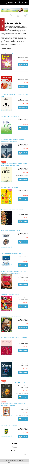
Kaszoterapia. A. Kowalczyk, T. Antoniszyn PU (11, 316)
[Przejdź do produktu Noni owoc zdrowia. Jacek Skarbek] (6, 432)
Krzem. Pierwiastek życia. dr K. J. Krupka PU (11, 230)
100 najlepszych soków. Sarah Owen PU (10, 75)
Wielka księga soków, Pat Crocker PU (9, 187)
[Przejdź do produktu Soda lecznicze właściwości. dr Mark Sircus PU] (6, 260)
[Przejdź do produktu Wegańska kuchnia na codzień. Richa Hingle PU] (6, 218)
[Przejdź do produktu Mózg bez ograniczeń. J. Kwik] (6, 369)
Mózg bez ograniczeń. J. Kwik (8, 360)
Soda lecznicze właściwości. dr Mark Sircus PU (11, 253)
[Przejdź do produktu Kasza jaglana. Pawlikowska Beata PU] (6, 303)
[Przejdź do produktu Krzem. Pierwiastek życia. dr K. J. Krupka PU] (6, 240)
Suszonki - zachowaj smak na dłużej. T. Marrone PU (13, 382)
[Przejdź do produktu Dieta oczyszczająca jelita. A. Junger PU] (6, 126)
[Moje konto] (18, 15)
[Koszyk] (25, 15)
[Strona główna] (14, 9)
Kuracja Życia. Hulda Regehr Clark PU (9, 53)
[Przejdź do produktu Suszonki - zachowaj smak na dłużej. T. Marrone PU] (6, 391)
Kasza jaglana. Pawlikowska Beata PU (10, 294)
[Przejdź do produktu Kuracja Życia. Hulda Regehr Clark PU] (6, 62)
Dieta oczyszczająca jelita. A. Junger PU (10, 116)
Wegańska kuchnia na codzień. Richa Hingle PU (12, 209)
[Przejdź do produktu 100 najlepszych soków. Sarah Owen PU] (6, 82)
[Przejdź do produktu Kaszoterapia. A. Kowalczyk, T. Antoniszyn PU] (6, 325)
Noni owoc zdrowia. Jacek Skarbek (9, 425)
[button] (3, 15)
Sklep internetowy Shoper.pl (14, 463)
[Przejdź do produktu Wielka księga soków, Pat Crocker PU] (6, 196)
